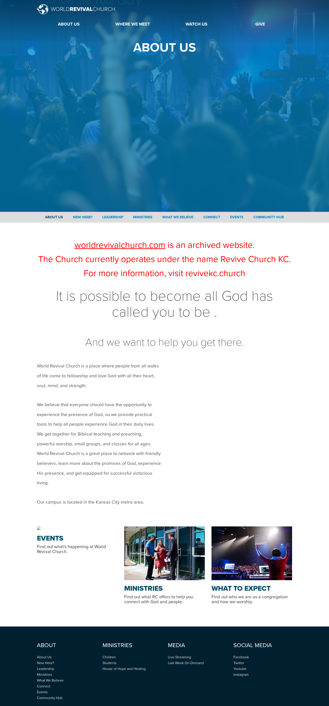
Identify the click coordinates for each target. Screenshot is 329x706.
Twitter (238, 663)
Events (237, 217)
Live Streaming (179, 657)
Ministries (142, 217)
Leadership (112, 217)
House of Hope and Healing (124, 669)
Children (109, 657)
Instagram (241, 674)
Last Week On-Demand (186, 663)
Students (109, 663)
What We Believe (177, 217)
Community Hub (268, 217)
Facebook (241, 657)
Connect (211, 217)
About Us (54, 217)
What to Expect (241, 588)
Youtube (239, 669)
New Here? (82, 217)
